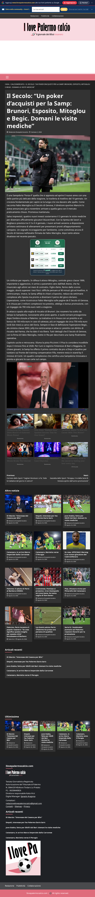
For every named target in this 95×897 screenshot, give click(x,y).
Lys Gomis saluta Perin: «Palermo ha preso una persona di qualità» (46, 629)
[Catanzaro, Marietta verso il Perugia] (47, 540)
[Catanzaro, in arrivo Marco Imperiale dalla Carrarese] (18, 540)
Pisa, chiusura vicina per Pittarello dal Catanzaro (75, 589)
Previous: (27, 478)
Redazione (34, 16)
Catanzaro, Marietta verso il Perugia (47, 553)
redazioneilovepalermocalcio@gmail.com (24, 803)
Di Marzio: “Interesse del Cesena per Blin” (17, 517)
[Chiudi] (92, 3)
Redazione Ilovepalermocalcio (18, 132)
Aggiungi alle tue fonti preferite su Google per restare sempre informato (43, 3)
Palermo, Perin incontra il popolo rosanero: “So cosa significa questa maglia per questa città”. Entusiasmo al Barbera (18, 631)
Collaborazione (57, 16)
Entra (64, 9)
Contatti (9, 806)
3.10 (41, 253)
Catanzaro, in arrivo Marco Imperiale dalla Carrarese (18, 553)
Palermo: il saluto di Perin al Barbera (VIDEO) (18, 589)
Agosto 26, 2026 (13, 523)
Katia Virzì (12, 639)
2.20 (46, 253)
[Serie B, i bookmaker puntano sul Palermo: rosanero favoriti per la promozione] (76, 615)
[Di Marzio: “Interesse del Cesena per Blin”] (18, 504)
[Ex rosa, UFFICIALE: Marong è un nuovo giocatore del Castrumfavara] (76, 540)
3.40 (36, 253)
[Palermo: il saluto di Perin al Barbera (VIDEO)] (18, 577)
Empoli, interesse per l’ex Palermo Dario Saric (47, 517)
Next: (69, 478)
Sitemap (18, 806)
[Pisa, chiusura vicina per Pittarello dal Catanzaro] (76, 577)
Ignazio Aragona (28, 796)
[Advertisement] (47, 57)
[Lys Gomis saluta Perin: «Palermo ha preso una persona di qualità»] (47, 615)
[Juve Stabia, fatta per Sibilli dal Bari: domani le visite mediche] (76, 504)
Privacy (27, 806)
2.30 (46, 259)
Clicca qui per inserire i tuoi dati (78, 9)
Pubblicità (45, 16)
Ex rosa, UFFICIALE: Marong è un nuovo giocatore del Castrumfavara (76, 554)
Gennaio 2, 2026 (36, 132)
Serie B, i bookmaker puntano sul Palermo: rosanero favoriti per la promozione (75, 630)
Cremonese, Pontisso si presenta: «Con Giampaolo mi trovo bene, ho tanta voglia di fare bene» (47, 592)
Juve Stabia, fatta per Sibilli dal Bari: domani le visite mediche (76, 518)
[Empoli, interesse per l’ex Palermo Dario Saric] (47, 504)
